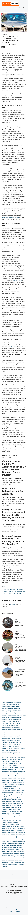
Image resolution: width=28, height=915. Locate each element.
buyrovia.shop (14, 721)
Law (3, 47)
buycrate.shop (6, 714)
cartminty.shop (6, 738)
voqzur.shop (13, 834)
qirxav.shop (20, 773)
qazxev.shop (21, 767)
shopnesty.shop (18, 803)
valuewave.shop (7, 822)
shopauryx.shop (18, 792)
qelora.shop (5, 771)
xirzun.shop (5, 849)
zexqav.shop (20, 855)
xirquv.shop (12, 845)
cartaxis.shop (6, 731)
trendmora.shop (16, 819)
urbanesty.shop (6, 820)
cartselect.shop (7, 742)
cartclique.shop (15, 731)
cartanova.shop (7, 729)
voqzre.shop (21, 832)
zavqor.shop (21, 853)
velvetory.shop (6, 824)
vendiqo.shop (6, 826)
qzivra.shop (20, 782)
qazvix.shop (5, 767)
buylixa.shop (22, 715)
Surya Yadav (4, 44)
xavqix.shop (13, 840)
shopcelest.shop (7, 794)
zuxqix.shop (5, 866)
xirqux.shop (19, 845)
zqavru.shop (13, 859)
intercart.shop (15, 752)
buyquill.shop (6, 721)
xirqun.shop (5, 845)
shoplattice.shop (7, 801)
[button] (20, 8)
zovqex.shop (6, 859)
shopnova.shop (17, 805)
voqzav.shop (20, 830)
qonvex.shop (6, 778)
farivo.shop (21, 748)
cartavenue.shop (17, 729)
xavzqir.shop (21, 841)
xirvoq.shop (12, 847)
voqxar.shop (12, 830)
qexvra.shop (5, 773)
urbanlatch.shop (17, 820)
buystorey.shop (6, 723)
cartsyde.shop (6, 744)
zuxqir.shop (20, 864)
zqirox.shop (21, 859)
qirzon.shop (19, 775)
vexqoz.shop (21, 828)
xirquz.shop (5, 847)
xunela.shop (19, 849)
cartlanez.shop (15, 735)
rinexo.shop (12, 790)
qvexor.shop (13, 778)
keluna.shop (21, 754)
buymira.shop (17, 717)
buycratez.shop (15, 714)
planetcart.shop (7, 765)
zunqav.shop (6, 864)
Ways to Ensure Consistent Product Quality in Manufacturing (20, 623)
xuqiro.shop (5, 851)
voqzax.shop (6, 832)
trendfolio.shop (6, 819)
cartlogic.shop (15, 737)
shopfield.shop (16, 796)
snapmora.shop (15, 815)
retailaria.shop (13, 786)
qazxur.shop (12, 769)
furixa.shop (13, 750)
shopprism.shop (16, 807)
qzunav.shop (13, 784)
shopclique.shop (17, 794)
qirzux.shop (12, 777)
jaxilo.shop (15, 754)
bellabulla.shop (6, 702)
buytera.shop (16, 723)
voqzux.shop (21, 834)
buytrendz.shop (7, 725)
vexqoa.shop (6, 828)
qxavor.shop (21, 778)
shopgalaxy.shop (7, 798)
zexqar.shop (12, 855)
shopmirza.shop (17, 801)
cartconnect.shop (7, 733)
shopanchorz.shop (7, 792)
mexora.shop (13, 757)
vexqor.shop (13, 828)
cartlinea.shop (6, 737)
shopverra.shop (6, 811)
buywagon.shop (16, 725)
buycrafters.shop (7, 712)
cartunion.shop (15, 744)
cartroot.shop (16, 740)
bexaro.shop (6, 704)
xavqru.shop (21, 840)
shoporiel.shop (6, 807)
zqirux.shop (5, 860)
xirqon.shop (20, 843)
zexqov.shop (13, 857)
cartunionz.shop (7, 746)
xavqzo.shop (13, 841)
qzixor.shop (5, 784)
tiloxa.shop (13, 817)
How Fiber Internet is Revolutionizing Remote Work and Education (20, 661)
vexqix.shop (21, 826)
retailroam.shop (7, 788)
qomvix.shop (20, 777)
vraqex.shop (5, 836)
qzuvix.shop (20, 784)
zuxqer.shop (13, 864)
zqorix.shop (19, 860)
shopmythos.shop (7, 803)
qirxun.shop (5, 775)
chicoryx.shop (6, 748)
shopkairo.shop (17, 799)
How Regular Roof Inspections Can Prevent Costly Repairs (20, 673)
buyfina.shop (6, 715)
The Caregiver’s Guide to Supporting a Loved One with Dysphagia (20, 648)
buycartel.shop (6, 708)
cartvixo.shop (16, 746)
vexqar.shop (14, 826)
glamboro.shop (6, 752)
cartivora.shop (6, 735)
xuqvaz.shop (13, 851)
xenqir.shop (13, 843)
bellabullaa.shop (16, 702)
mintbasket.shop (7, 759)
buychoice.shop (6, 710)
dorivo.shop (14, 748)
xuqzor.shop (13, 853)
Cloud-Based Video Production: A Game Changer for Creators (20, 686)
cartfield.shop (17, 733)
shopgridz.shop (17, 798)
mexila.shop (5, 757)
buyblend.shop (15, 706)
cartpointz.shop (16, 738)
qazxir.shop (5, 769)
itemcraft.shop (6, 754)
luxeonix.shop (6, 756)
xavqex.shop (6, 840)
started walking (17, 280)
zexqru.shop (20, 857)
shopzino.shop (16, 813)
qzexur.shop (13, 782)
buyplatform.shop (16, 719)
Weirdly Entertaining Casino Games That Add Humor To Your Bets (20, 636)
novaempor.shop (7, 763)
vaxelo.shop (15, 822)
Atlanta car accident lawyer (10, 217)
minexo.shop (21, 757)
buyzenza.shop (6, 727)
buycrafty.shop (17, 712)
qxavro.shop (5, 780)
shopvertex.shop (17, 811)
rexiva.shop (5, 790)
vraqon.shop (13, 836)
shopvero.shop (15, 809)
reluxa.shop (5, 786)
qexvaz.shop (21, 771)
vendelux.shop (15, 824)
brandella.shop (14, 704)
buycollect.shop (16, 710)
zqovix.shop (5, 862)
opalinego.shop (16, 763)
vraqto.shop (21, 836)
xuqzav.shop (6, 853)
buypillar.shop (6, 719)
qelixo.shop (20, 769)
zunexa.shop (21, 862)
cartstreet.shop (16, 742)
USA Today (13, 347)
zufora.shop (13, 862)
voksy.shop (5, 830)
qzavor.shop (5, 782)
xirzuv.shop (12, 849)
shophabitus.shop (7, 799)
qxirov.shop (20, 780)
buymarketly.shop (7, 717)
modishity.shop (6, 761)
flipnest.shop (6, 750)
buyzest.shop (15, 727)
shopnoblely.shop (7, 805)
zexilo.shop (5, 855)
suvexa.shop (6, 817)
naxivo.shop (15, 761)
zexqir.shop (5, 857)
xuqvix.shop (20, 851)
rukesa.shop (20, 790)
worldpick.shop (14, 838)
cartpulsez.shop (7, 740)
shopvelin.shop (6, 809)
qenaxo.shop (13, 771)
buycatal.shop (15, 708)
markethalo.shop (16, 756)
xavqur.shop (5, 841)
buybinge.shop (6, 706)
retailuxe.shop (16, 788)
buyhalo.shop (14, 715)
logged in (12, 604)
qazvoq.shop (13, 767)
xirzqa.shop (19, 847)
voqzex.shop (13, 832)
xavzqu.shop (6, 843)
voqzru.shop (5, 834)
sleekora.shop (6, 815)
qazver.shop (15, 765)
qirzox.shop (5, 777)
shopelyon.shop (7, 796)
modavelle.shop (17, 759)
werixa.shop (5, 838)
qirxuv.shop (12, 775)
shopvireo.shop (6, 813)
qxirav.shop (13, 780)
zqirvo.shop (12, 860)
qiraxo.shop (13, 773)
